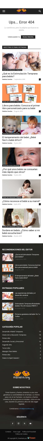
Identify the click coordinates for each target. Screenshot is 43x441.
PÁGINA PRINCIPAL (28, 37)
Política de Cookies (21, 434)
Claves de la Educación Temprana (12, 70)
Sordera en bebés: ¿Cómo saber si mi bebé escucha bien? (21, 231)
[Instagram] (18, 423)
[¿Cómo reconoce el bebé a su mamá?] (21, 188)
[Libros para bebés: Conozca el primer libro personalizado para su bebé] (21, 93)
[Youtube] (30, 423)
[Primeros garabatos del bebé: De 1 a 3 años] (7, 317)
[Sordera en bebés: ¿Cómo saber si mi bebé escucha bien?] (21, 218)
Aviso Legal (16, 432)
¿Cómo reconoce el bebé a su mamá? (21, 201)
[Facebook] (12, 423)
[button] (3, 11)
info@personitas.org (26, 409)
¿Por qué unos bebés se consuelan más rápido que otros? (19, 170)
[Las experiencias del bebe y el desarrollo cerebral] (7, 296)
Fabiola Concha (7, 79)
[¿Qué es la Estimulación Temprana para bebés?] (21, 61)
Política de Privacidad (29, 432)
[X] (24, 423)
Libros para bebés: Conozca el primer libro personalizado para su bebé (21, 107)
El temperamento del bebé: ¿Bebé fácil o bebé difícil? (19, 138)
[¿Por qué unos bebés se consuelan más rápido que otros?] (21, 157)
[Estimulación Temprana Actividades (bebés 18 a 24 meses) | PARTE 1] (7, 306)
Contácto (8, 432)
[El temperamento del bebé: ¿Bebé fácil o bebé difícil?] (21, 125)
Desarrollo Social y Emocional (11, 133)
